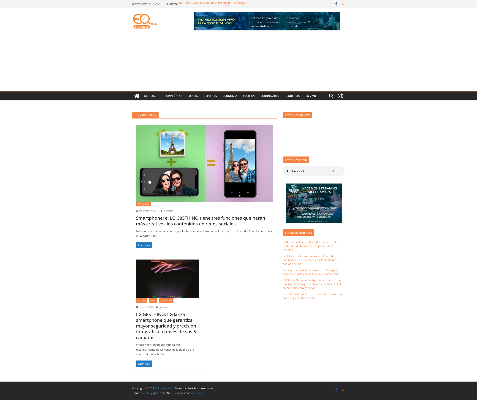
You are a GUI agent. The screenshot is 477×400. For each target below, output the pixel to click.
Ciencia (193, 96)
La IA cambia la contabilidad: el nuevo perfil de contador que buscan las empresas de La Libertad (312, 246)
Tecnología (143, 204)
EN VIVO (311, 96)
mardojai (168, 210)
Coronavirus (269, 96)
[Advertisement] (238, 63)
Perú (153, 300)
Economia (230, 96)
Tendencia (292, 96)
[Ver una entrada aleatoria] (340, 95)
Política (249, 96)
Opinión (172, 96)
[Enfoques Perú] (136, 95)
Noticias (150, 96)
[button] (158, 96)
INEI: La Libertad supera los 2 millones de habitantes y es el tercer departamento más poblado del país (310, 260)
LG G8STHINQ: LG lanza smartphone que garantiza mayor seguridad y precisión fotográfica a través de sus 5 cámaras (166, 326)
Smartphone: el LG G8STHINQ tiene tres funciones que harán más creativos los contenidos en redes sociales (200, 221)
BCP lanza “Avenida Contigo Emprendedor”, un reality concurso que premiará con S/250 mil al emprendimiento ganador (312, 284)
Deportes (210, 96)
